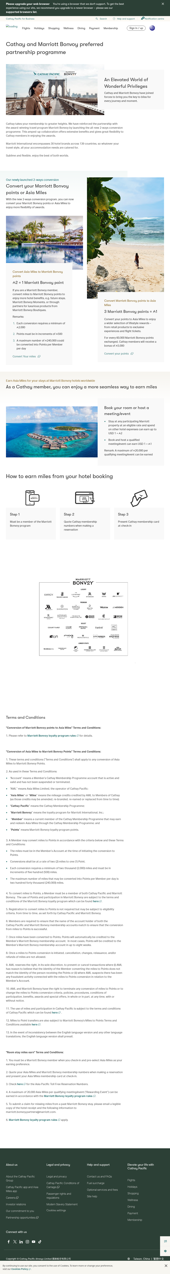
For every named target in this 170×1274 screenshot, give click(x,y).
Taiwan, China (141, 1258)
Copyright (11, 1258)
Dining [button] (81, 28)
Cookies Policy (19, 1269)
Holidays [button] (39, 28)
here (96, 901)
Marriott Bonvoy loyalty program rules (52, 735)
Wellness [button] (68, 28)
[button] (166, 1265)
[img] (163, 4)
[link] (125, 238)
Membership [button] (111, 28)
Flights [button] (26, 28)
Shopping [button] (53, 28)
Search (103, 18)
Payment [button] (94, 28)
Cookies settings (56, 1210)
